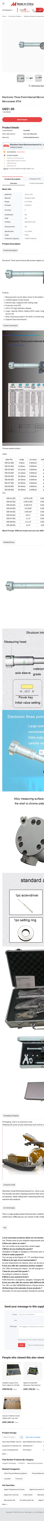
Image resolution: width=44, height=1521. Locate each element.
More (4, 1504)
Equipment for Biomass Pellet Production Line (18, 1446)
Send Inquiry (22, 119)
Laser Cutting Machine (10, 1450)
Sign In (5, 168)
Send (21, 1345)
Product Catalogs (34, 1437)
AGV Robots (27, 1450)
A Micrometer (28, 1495)
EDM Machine (27, 1446)
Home (4, 16)
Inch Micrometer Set (27, 1500)
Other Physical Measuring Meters (15, 1473)
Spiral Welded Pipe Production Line (33, 1442)
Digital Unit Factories (11, 1495)
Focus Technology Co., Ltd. (28, 1512)
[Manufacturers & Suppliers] (22, 4)
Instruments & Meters (14, 16)
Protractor (19, 1479)
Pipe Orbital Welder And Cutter (12, 1442)
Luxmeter (7, 1479)
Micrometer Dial (9, 1500)
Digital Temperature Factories (14, 1489)
